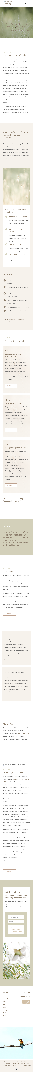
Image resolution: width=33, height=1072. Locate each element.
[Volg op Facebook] (24, 1002)
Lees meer (10, 385)
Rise (4, 1001)
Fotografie (6, 1010)
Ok (16, 1069)
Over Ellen (9, 613)
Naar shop (9, 748)
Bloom (5, 1004)
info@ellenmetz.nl (25, 996)
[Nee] (31, 1066)
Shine (4, 1007)
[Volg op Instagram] (28, 1002)
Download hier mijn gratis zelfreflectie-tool (16, 930)
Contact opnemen (12, 507)
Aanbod (5, 998)
